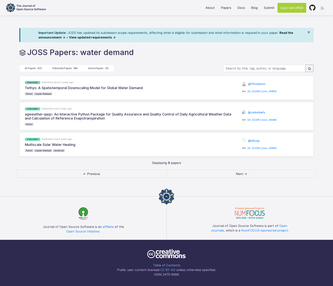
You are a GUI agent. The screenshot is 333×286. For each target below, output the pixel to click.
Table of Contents (166, 265)
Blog (254, 8)
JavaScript (59, 150)
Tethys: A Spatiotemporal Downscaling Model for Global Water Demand (84, 88)
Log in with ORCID (291, 7)
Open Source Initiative (82, 231)
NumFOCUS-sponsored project (264, 230)
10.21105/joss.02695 (262, 148)
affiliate (108, 227)
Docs (241, 8)
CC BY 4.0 (167, 270)
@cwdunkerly (256, 112)
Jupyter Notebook (43, 94)
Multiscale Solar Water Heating (50, 145)
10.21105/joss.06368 (262, 119)
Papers (226, 8)
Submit (269, 8)
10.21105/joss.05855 (262, 91)
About (210, 8)
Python (29, 94)
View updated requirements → (92, 37)
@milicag (253, 140)
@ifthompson (256, 83)
